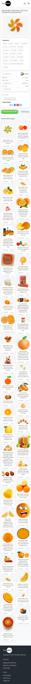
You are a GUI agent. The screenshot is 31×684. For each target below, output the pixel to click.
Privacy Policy (7, 675)
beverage (20, 57)
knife (20, 53)
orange (21, 46)
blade (5, 53)
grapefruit (24, 43)
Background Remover (9, 663)
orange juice (14, 60)
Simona (26, 74)
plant (17, 43)
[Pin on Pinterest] (18, 105)
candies (14, 50)
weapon (6, 57)
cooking (13, 53)
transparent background (16, 63)
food (5, 46)
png (5, 63)
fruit (11, 43)
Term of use (6, 678)
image (6, 67)
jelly (5, 43)
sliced (21, 50)
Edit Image (25, 112)
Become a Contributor (9, 665)
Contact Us (6, 681)
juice (13, 57)
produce (6, 50)
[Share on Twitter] (21, 105)
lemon (6, 60)
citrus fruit (13, 46)
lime (22, 60)
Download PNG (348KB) (10, 112)
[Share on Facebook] (15, 105)
